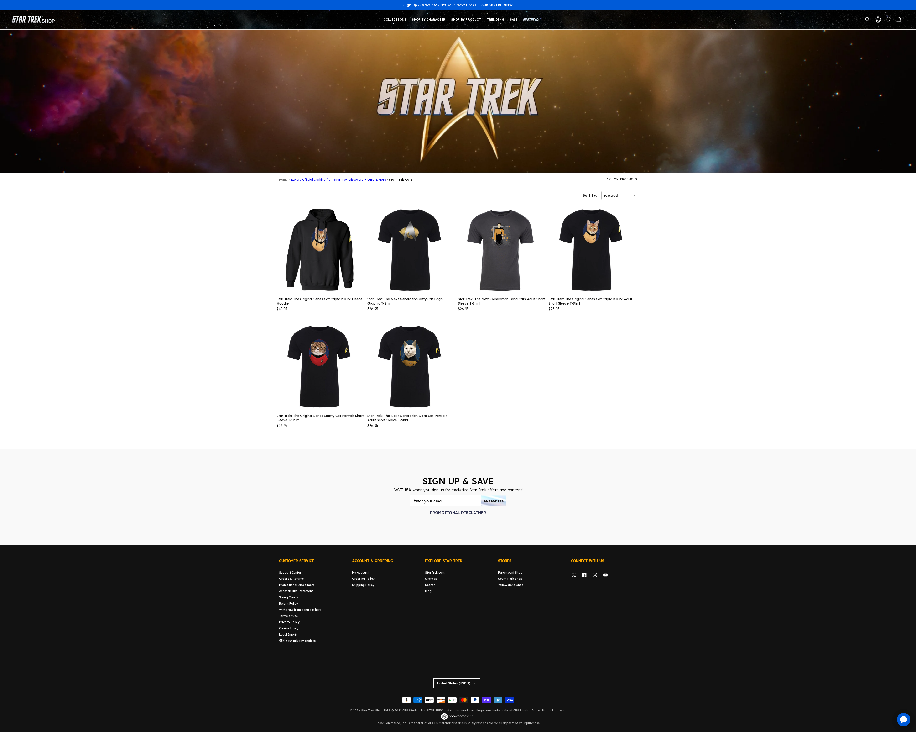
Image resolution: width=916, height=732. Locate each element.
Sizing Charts (288, 597)
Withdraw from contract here (300, 609)
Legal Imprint (289, 634)
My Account (360, 572)
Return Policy (288, 603)
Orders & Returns (291, 578)
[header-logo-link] (34, 19)
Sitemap (431, 578)
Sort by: (590, 195)
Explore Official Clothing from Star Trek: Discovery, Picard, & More (338, 179)
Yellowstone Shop (511, 585)
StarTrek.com (435, 572)
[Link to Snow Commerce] (458, 719)
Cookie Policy (289, 628)
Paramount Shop (510, 572)
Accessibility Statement (296, 591)
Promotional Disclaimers (296, 585)
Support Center (290, 572)
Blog (428, 591)
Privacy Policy (289, 622)
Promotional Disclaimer (458, 512)
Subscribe (494, 501)
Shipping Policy (363, 585)
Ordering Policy (363, 578)
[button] (867, 19)
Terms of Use (288, 616)
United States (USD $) (453, 683)
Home (283, 179)
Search (430, 585)
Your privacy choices (300, 640)
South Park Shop (510, 578)
